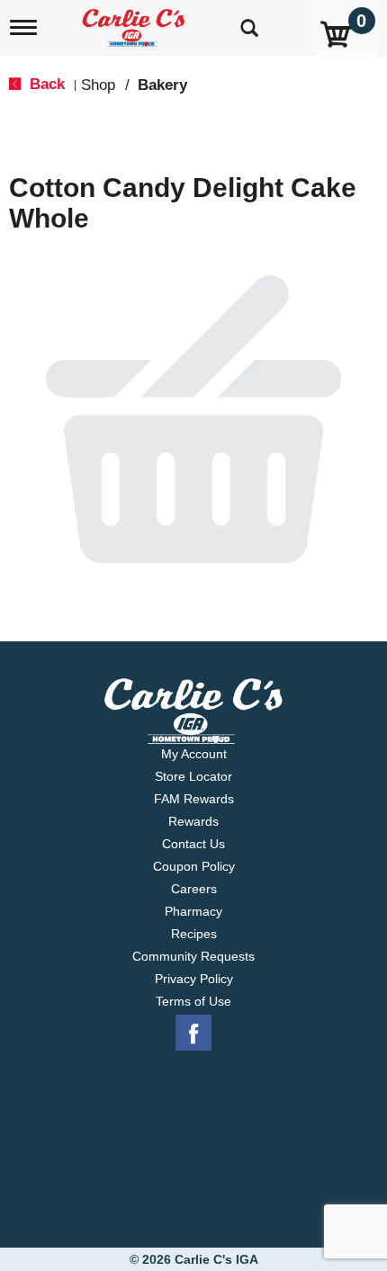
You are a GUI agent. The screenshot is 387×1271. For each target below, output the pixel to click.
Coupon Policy (194, 866)
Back (45, 84)
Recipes (194, 933)
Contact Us (193, 844)
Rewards (193, 821)
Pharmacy (193, 911)
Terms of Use (193, 1001)
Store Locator (193, 776)
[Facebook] (194, 1033)
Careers (194, 889)
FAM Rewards (194, 799)
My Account (194, 754)
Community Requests (193, 956)
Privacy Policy (194, 978)
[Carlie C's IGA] (135, 22)
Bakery (162, 85)
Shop (98, 85)
